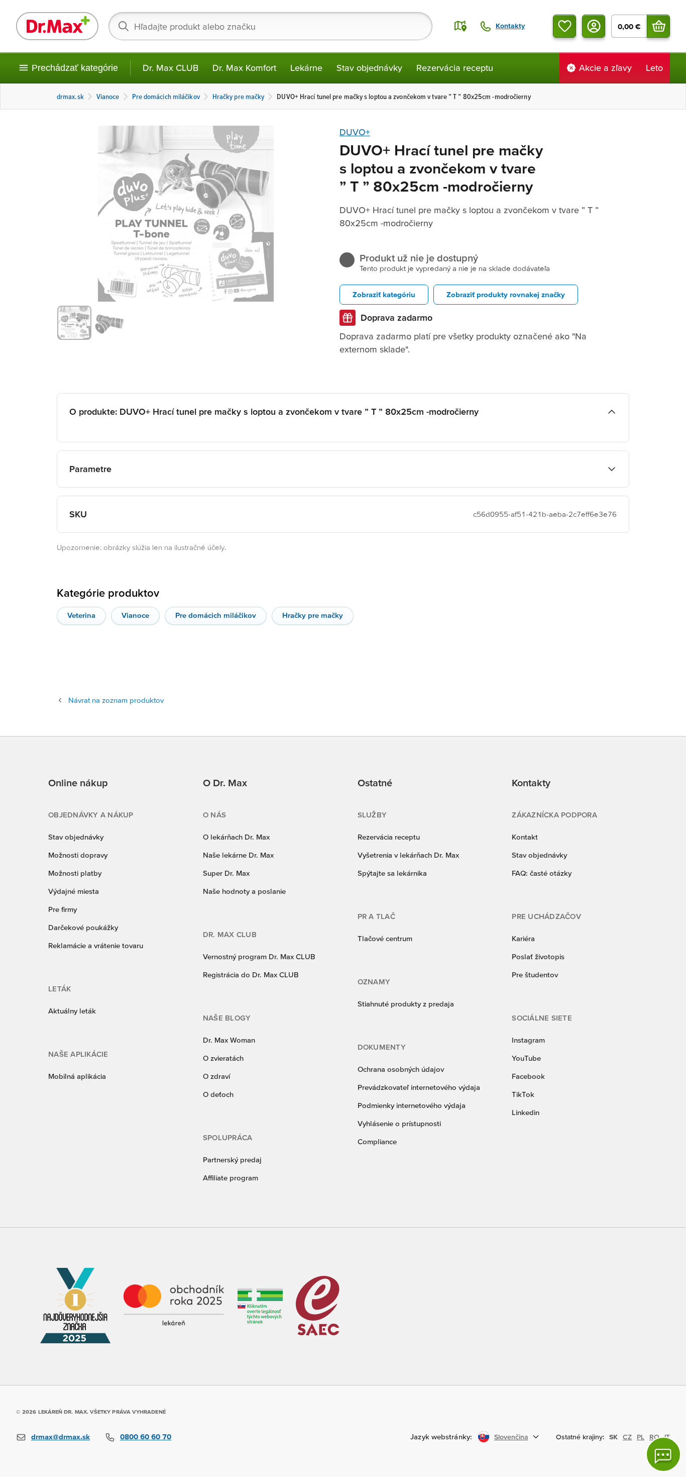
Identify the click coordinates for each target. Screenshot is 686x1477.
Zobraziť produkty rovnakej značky (505, 294)
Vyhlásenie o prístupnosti (399, 1123)
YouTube (526, 1058)
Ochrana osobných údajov (401, 1069)
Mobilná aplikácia (77, 1076)
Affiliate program (230, 1177)
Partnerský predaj (232, 1159)
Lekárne (306, 67)
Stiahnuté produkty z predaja (406, 1003)
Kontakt (525, 837)
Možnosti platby (74, 873)
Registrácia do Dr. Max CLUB (251, 974)
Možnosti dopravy (77, 855)
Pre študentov (535, 974)
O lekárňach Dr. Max (236, 837)
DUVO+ (354, 132)
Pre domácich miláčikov (215, 615)
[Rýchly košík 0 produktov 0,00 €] (658, 26)
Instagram (528, 1040)
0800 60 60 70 (145, 1436)
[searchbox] (270, 26)
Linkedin (525, 1112)
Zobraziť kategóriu (384, 294)
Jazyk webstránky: (441, 1436)
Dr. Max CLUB (170, 67)
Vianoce (135, 615)
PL (640, 1437)
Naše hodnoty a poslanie (244, 891)
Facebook (528, 1076)
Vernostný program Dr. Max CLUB (259, 956)
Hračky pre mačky (312, 615)
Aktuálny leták (72, 1010)
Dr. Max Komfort (244, 67)
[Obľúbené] (564, 26)
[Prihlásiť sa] (593, 26)
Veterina (81, 615)
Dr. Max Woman (229, 1040)
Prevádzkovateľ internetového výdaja (419, 1087)
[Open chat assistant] (663, 1454)
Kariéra (523, 938)
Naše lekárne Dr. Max (238, 855)
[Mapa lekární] (460, 26)
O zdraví (216, 1076)
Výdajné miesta (73, 891)
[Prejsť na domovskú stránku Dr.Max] (57, 26)
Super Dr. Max (226, 873)
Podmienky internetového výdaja (412, 1105)
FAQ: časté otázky (541, 873)
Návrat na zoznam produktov (116, 700)
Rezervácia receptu (454, 67)
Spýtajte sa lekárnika (392, 873)
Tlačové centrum (385, 938)
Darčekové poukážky (83, 927)
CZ (627, 1437)
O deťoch (218, 1094)
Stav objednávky (369, 67)
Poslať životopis (538, 956)
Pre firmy (62, 909)
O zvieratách (223, 1058)
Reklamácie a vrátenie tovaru (95, 945)
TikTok (523, 1094)
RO (654, 1437)
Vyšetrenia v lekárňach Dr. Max (408, 855)
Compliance (377, 1141)
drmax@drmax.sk (60, 1436)
